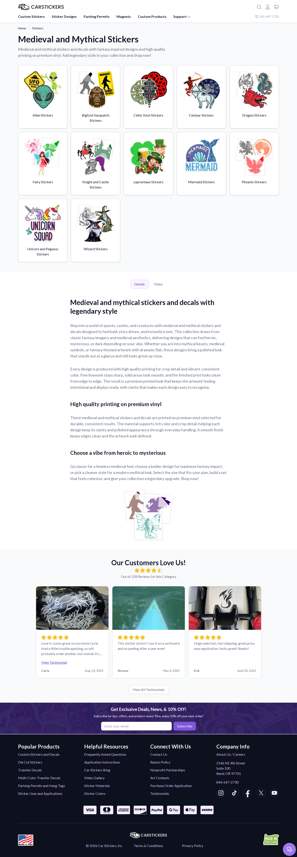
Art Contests (159, 778)
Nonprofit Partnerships (167, 770)
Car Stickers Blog (97, 770)
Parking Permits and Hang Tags (41, 786)
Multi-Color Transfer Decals (39, 778)
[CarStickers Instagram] (220, 793)
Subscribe (184, 726)
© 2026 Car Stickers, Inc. (104, 846)
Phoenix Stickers (254, 182)
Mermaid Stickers (201, 182)
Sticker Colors (94, 793)
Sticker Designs (64, 16)
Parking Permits (97, 16)
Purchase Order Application (171, 786)
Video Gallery (94, 778)
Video (158, 284)
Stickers (37, 28)
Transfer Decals (30, 770)
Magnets (124, 16)
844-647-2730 (227, 782)
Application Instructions (102, 762)
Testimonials (159, 793)
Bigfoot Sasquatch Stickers (95, 117)
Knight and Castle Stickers (95, 184)
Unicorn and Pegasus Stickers (42, 251)
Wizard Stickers (96, 249)
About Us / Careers (230, 754)
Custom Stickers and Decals (39, 754)
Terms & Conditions (148, 846)
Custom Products (152, 16)
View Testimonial (54, 662)
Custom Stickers (31, 16)
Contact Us (158, 754)
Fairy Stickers (43, 182)
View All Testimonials (149, 689)
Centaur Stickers (201, 115)
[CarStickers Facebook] (247, 793)
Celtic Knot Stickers (148, 115)
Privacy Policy (192, 846)
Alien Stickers (43, 115)
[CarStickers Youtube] (274, 793)
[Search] (259, 7)
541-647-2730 (269, 16)
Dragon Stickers (254, 115)
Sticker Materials (97, 786)
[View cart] (276, 7)
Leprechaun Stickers (148, 182)
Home (22, 28)
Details (139, 284)
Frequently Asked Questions (105, 754)
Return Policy (160, 762)
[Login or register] (267, 7)
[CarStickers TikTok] (234, 793)
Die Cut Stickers (30, 762)
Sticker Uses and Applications (40, 793)
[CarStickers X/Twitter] (261, 793)
